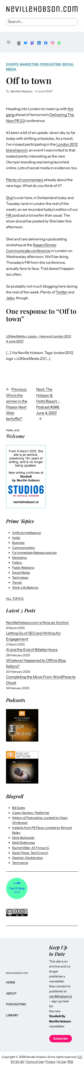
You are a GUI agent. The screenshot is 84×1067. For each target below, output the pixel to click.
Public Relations (23, 568)
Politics (17, 563)
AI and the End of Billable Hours (32, 649)
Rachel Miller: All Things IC (30, 848)
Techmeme (20, 863)
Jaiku (10, 298)
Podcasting (50, 64)
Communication (23, 548)
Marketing (29, 64)
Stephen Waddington (27, 858)
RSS (70, 1061)
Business (18, 543)
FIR (8, 215)
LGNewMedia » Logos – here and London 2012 (38, 336)
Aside (16, 538)
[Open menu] (8, 42)
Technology (20, 577)
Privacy (50, 1061)
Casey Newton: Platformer (30, 813)
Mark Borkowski (23, 838)
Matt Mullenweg (23, 843)
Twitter (61, 292)
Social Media (21, 573)
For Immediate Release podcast (34, 553)
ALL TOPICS (14, 598)
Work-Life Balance (25, 587)
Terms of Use (35, 1061)
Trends (17, 582)
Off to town (28, 80)
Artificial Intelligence (26, 533)
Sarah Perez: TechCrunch (30, 853)
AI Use (61, 1061)
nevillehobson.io (60, 996)
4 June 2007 (15, 341)
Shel (9, 198)
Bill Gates (18, 808)
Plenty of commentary (24, 180)
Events (12, 64)
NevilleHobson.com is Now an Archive (37, 622)
